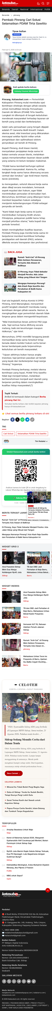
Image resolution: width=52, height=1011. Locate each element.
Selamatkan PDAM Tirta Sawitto (32, 433)
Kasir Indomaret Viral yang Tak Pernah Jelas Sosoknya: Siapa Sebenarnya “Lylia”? (39, 511)
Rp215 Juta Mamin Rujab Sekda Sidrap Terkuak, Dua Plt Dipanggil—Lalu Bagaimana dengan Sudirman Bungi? (28, 854)
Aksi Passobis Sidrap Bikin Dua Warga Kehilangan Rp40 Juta (11, 570)
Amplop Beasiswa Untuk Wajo (20, 829)
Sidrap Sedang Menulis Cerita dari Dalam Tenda (25, 741)
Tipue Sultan (19, 31)
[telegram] (27, 419)
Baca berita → (31, 516)
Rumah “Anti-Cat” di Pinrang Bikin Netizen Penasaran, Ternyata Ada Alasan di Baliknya (25, 521)
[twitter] (17, 419)
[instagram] (24, 981)
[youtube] (29, 981)
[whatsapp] (22, 419)
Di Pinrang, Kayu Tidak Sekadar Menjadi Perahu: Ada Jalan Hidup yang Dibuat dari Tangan (25, 528)
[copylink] (32, 419)
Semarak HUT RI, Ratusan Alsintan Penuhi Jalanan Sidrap (34, 627)
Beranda (5, 15)
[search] (43, 3)
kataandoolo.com (8, 995)
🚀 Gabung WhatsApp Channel (26, 498)
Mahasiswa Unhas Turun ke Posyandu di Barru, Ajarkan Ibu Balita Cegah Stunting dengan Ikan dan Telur (35, 660)
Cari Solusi (8, 433)
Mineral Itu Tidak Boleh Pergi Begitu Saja (25, 787)
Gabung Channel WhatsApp (26, 91)
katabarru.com (39, 993)
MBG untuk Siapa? (15, 875)
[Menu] (47, 3)
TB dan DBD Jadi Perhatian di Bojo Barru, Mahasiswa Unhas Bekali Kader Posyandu (37, 571)
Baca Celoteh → (13, 773)
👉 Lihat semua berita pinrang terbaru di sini (25, 413)
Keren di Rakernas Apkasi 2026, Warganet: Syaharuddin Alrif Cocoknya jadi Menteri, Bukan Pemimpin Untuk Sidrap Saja (27, 841)
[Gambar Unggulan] (26, 81)
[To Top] (47, 890)
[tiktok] (34, 981)
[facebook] (12, 419)
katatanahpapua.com (24, 993)
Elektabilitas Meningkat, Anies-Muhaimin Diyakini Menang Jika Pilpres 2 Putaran (28, 866)
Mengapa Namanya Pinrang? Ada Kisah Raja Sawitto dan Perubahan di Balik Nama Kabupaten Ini (25, 536)
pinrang (16, 15)
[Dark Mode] (38, 3)
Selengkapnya (17, 42)
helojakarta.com (8, 993)
